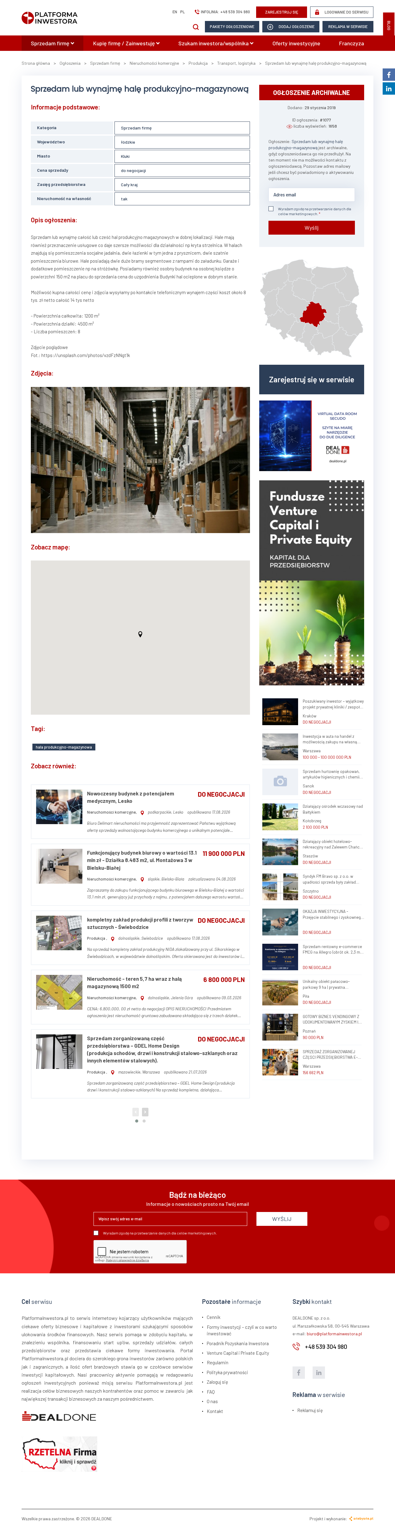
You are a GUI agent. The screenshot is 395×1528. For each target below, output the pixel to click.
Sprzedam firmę (51, 43)
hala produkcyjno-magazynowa (64, 747)
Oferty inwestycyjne (296, 43)
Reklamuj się (310, 1410)
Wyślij (311, 227)
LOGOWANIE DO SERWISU (346, 12)
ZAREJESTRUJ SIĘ (281, 12)
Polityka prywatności (227, 1372)
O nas (212, 1401)
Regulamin (217, 1362)
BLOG (388, 26)
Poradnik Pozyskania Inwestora (238, 1343)
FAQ (211, 1392)
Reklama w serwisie (348, 26)
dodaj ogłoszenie (296, 26)
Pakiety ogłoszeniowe (232, 26)
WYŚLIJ (282, 1218)
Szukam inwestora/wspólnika (214, 43)
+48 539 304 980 (235, 11)
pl (182, 11)
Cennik (213, 1317)
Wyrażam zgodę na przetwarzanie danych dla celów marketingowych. (314, 211)
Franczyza (351, 43)
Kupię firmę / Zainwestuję (124, 43)
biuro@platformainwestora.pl (334, 1333)
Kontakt (215, 1411)
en (175, 11)
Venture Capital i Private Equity (238, 1353)
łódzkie (128, 142)
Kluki (125, 156)
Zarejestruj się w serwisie (311, 379)
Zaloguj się (217, 1382)
